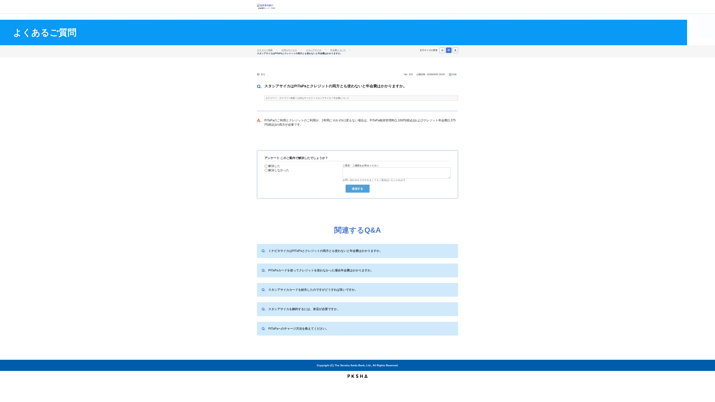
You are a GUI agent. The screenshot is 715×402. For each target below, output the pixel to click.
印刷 (454, 74)
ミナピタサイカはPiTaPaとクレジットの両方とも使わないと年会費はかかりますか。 (325, 250)
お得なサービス (289, 50)
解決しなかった (278, 170)
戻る (263, 74)
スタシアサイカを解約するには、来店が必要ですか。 (304, 309)
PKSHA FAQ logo (358, 376)
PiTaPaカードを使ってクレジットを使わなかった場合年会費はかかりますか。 (321, 270)
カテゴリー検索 (265, 50)
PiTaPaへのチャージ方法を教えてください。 (298, 328)
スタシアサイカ (313, 50)
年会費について (338, 50)
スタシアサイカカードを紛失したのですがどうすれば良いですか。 (313, 289)
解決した (274, 166)
